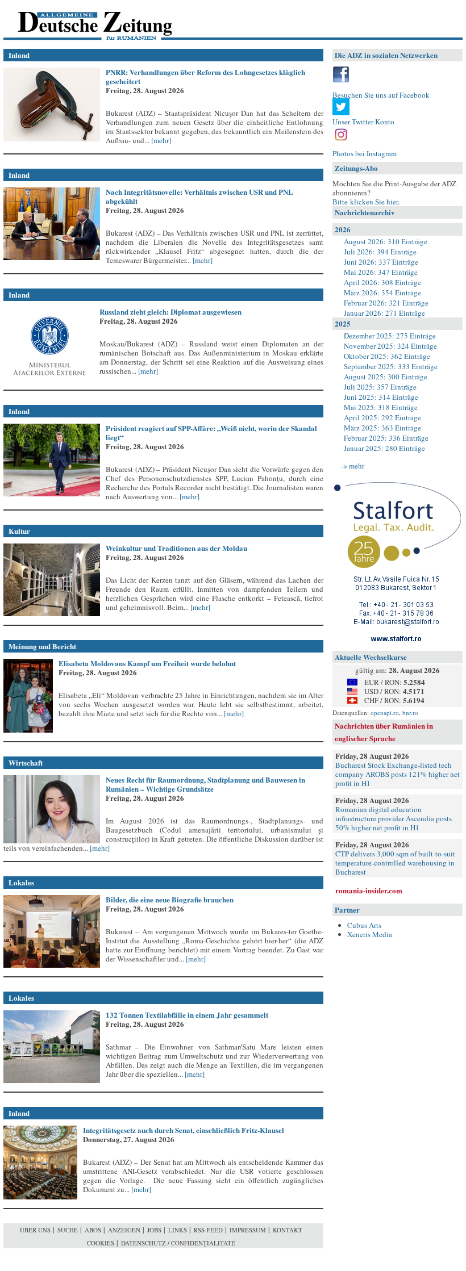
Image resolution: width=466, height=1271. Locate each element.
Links (177, 1230)
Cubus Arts (364, 925)
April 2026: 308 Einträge (382, 282)
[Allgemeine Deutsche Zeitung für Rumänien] (81, 20)
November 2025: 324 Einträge (390, 345)
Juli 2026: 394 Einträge (380, 251)
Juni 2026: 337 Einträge (381, 261)
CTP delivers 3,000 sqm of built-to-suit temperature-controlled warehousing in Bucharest (395, 862)
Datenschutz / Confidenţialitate (178, 1243)
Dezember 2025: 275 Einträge (390, 335)
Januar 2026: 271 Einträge (384, 312)
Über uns (35, 1230)
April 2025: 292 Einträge (382, 417)
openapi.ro (385, 712)
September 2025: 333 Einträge (391, 366)
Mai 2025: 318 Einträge (381, 407)
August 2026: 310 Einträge (385, 241)
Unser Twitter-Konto (363, 121)
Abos (93, 1230)
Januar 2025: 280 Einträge (384, 448)
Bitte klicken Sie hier (365, 201)
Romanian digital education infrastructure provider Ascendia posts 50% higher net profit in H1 (393, 818)
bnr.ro (410, 712)
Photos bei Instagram (364, 153)
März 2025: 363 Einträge (382, 427)
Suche (67, 1230)
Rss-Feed (208, 1230)
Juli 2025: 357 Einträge (380, 386)
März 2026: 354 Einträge (382, 292)
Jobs (154, 1230)
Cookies (100, 1243)
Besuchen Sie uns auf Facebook (381, 95)
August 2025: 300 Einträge (385, 376)
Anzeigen (124, 1230)
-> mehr (352, 466)
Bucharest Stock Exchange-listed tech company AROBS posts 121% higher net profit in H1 (397, 774)
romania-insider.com (368, 890)
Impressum (248, 1230)
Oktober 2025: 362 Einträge (387, 356)
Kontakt (287, 1230)
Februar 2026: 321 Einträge (386, 302)
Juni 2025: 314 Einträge (381, 397)
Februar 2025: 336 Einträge (386, 437)
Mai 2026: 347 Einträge (381, 272)
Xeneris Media (369, 934)
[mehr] (160, 140)
